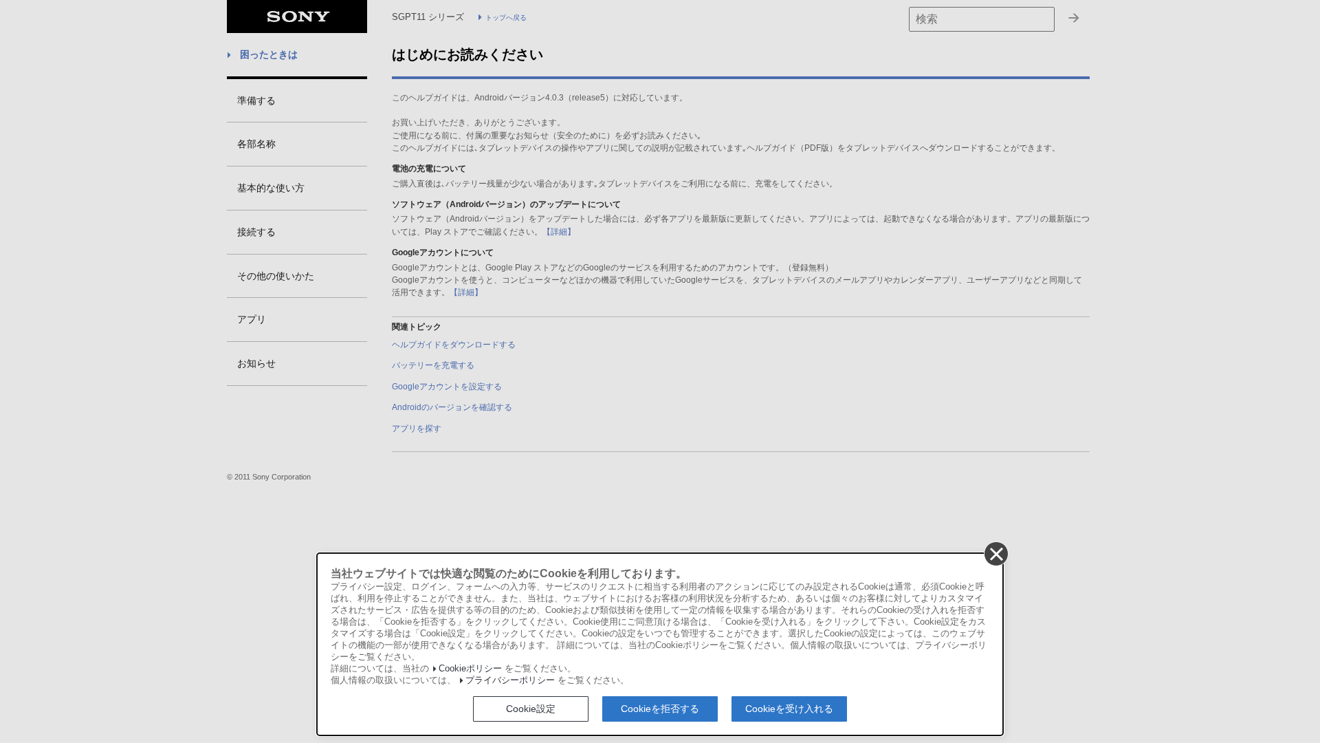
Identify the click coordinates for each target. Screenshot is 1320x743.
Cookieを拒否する (660, 708)
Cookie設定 (531, 708)
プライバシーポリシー (510, 680)
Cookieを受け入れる (789, 708)
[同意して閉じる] (995, 553)
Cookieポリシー (470, 669)
